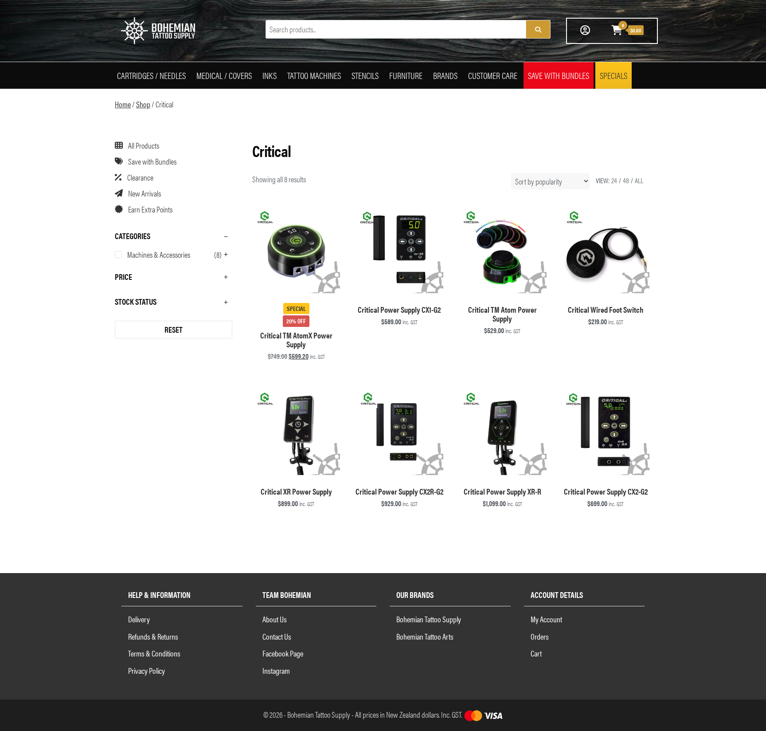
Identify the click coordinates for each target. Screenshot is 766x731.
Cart (536, 653)
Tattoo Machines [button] (314, 75)
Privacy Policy (146, 670)
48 (626, 180)
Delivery (139, 619)
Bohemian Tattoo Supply (428, 619)
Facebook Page (282, 653)
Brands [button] (445, 75)
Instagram (276, 670)
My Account (546, 619)
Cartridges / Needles (151, 75)
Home (123, 104)
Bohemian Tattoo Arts (424, 636)
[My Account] (585, 29)
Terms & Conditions (154, 653)
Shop (143, 104)
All (639, 180)
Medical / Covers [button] (224, 75)
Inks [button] (269, 75)
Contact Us (276, 636)
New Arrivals (144, 193)
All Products (143, 145)
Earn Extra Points (150, 209)
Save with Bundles (558, 75)
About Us (274, 619)
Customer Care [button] (492, 75)
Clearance (140, 177)
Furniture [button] (405, 75)
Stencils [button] (365, 75)
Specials (613, 75)
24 (614, 180)
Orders (540, 636)
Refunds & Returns (153, 636)
